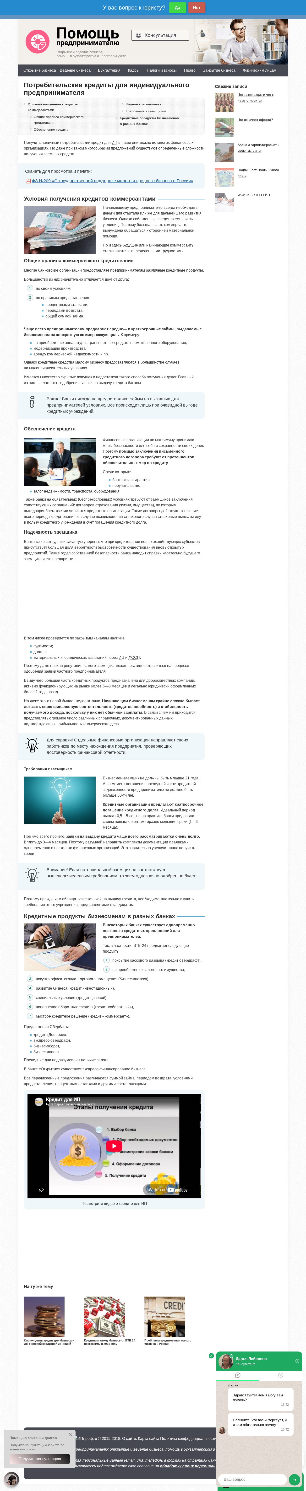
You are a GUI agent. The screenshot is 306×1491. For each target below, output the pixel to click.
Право (190, 70)
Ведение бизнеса (75, 70)
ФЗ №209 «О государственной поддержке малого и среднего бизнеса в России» (112, 180)
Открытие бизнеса (39, 70)
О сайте (129, 1439)
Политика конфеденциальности (188, 1439)
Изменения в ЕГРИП (254, 195)
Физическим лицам (259, 70)
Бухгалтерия (109, 70)
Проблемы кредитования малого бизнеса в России (167, 1342)
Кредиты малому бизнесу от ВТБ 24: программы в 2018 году (110, 1342)
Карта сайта (148, 1439)
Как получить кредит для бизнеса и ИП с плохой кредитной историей (49, 1342)
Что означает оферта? (255, 120)
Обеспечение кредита (51, 129)
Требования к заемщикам (146, 111)
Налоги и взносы (162, 70)
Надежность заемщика (143, 104)
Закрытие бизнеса (219, 70)
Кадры (133, 70)
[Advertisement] (114, 598)
